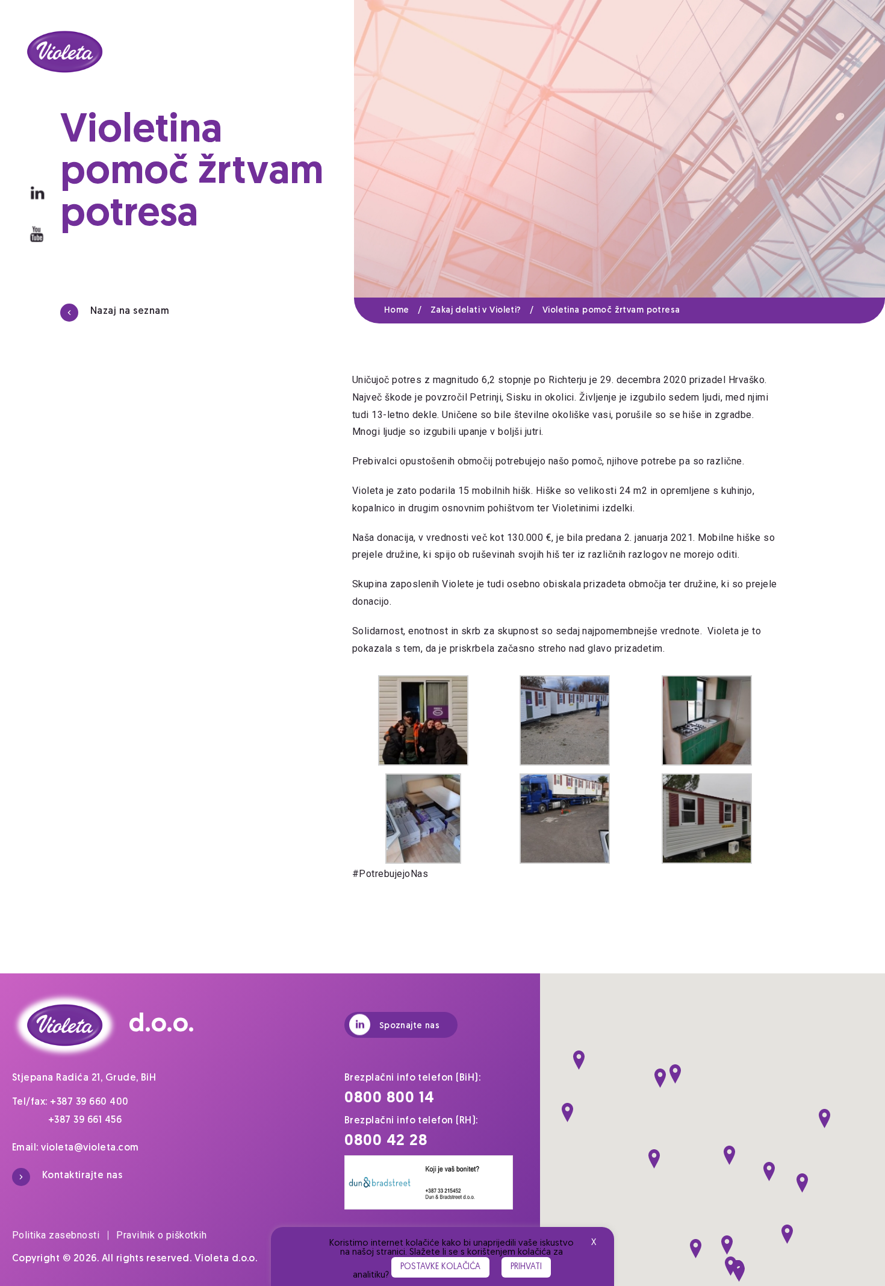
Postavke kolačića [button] (440, 1267)
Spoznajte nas (409, 1026)
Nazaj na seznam (129, 311)
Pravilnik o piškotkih (161, 1235)
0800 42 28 (386, 1141)
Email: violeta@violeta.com (75, 1148)
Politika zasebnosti (55, 1235)
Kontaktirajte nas (82, 1176)
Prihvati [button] (526, 1267)
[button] (579, 1060)
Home (403, 310)
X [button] (593, 1242)
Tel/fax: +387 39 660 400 (70, 1102)
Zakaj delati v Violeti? (482, 310)
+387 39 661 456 (85, 1120)
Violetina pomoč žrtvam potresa (611, 310)
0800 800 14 (389, 1098)
